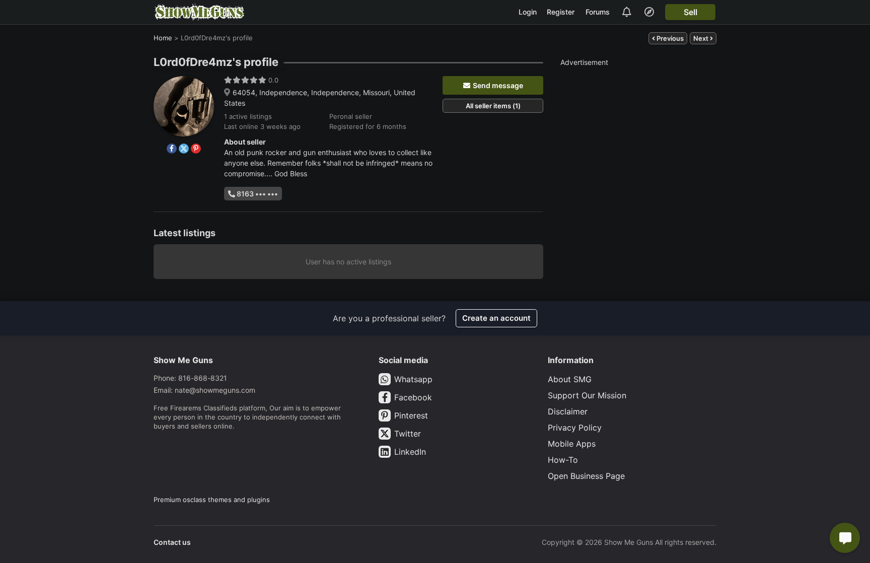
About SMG (570, 379)
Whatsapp (413, 379)
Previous (669, 38)
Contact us (172, 542)
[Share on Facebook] (172, 149)
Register (560, 12)
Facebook (413, 397)
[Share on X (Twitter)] (184, 149)
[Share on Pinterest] (196, 149)
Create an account (496, 318)
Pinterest (411, 415)
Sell (690, 12)
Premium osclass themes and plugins (212, 500)
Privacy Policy (575, 428)
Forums (598, 12)
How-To (563, 460)
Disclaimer (568, 411)
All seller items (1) (493, 106)
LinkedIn (410, 452)
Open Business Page (586, 476)
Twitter (407, 434)
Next (701, 38)
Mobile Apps (572, 444)
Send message (498, 85)
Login (528, 12)
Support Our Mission (587, 395)
